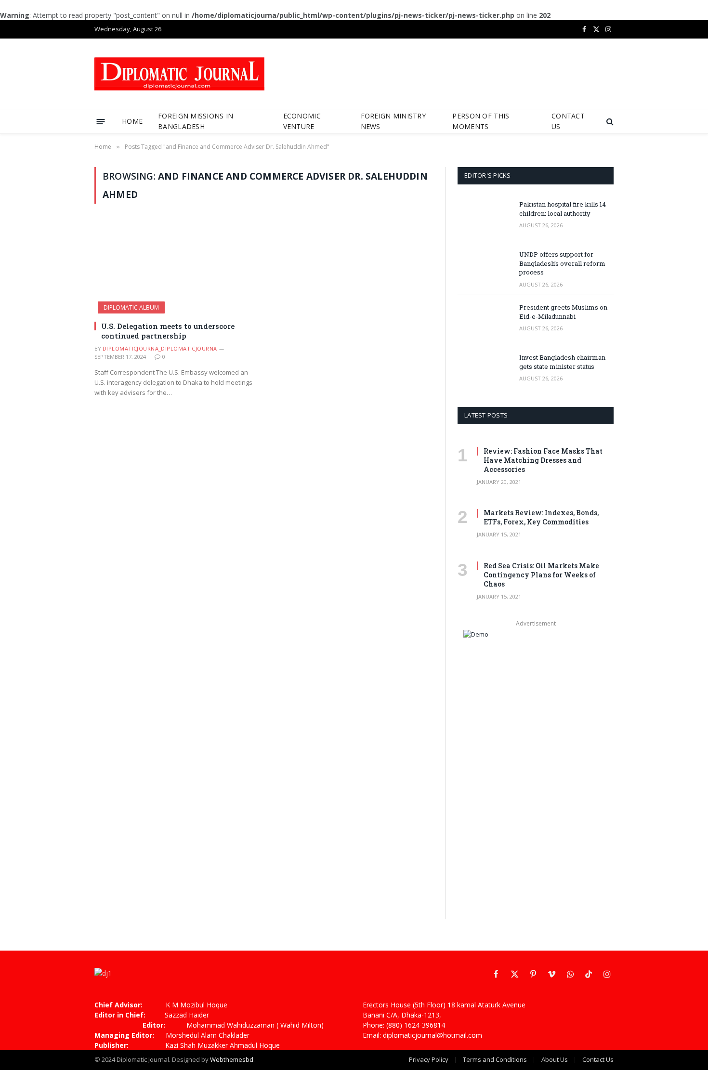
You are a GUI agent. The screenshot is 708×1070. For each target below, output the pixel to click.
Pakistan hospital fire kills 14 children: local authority (562, 209)
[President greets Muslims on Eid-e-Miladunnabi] (484, 320)
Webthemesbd (231, 1059)
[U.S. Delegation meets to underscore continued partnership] (174, 268)
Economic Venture (302, 121)
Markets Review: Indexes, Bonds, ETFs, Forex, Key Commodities (541, 517)
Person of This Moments (480, 121)
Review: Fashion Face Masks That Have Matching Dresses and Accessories (543, 460)
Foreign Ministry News (393, 121)
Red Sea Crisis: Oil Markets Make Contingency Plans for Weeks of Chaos (541, 574)
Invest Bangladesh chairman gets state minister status (562, 362)
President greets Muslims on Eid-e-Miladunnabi (563, 312)
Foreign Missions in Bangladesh (195, 121)
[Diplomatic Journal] (179, 73)
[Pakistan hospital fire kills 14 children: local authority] (484, 217)
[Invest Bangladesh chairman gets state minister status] (484, 370)
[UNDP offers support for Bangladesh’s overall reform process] (484, 267)
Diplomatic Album (131, 307)
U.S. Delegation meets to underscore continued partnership (168, 330)
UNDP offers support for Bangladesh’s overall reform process (562, 263)
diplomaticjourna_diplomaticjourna (160, 348)
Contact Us (568, 121)
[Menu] (101, 121)
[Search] (609, 121)
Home (132, 121)
